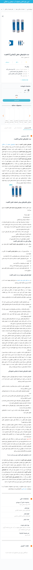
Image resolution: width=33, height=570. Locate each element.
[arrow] (9, 43)
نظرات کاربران (7, 128)
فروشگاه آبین (29, 9)
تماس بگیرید (16, 100)
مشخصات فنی (18, 128)
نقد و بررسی (27, 128)
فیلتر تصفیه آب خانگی (9, 9)
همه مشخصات (25, 80)
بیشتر (16, 95)
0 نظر (17, 62)
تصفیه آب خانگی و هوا (20, 9)
